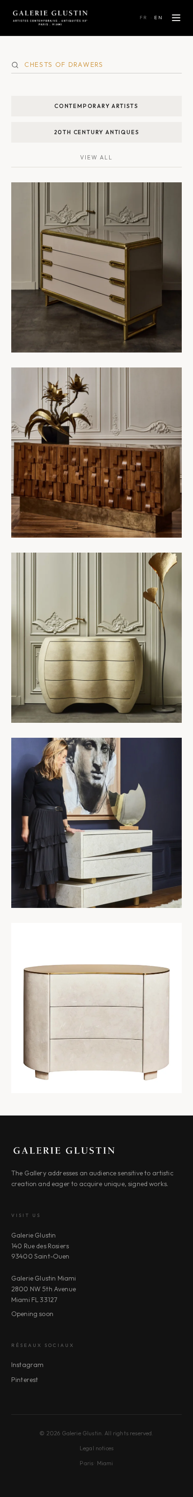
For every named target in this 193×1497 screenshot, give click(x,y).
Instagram (27, 1364)
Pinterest (24, 1379)
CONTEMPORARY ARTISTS (96, 105)
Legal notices (96, 1448)
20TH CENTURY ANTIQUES (97, 132)
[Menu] (176, 17)
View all (96, 157)
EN (158, 17)
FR (144, 17)
